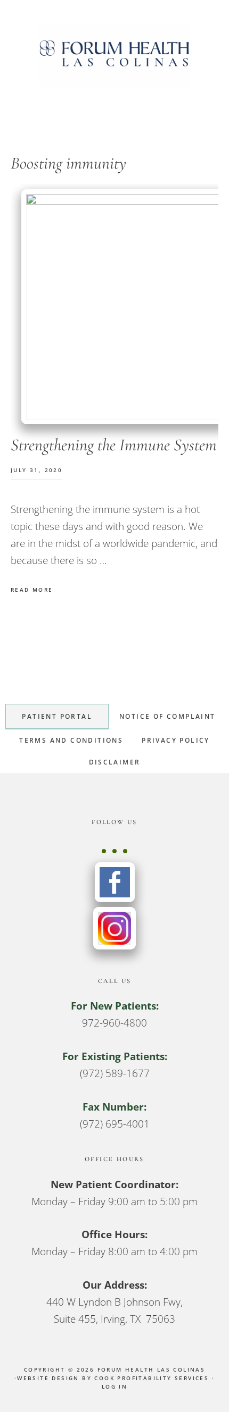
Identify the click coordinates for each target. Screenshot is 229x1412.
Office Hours (114, 1159)
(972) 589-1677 (115, 1073)
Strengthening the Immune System (114, 444)
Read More (32, 589)
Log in (114, 1386)
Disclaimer (115, 762)
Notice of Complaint (167, 716)
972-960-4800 (114, 1023)
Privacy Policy (176, 740)
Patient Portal (57, 716)
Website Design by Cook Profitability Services (113, 1378)
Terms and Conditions (71, 740)
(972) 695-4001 (115, 1124)
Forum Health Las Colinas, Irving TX (114, 55)
